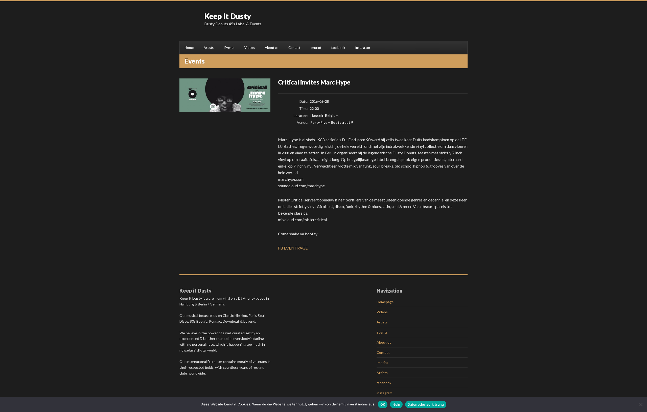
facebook (338, 48)
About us (271, 48)
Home (189, 48)
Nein (396, 404)
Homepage (385, 302)
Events (229, 48)
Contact (294, 48)
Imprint (315, 48)
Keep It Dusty (227, 15)
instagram (362, 48)
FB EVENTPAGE (293, 247)
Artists (209, 48)
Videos (249, 48)
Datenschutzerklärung (426, 404)
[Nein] (640, 404)
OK (382, 404)
